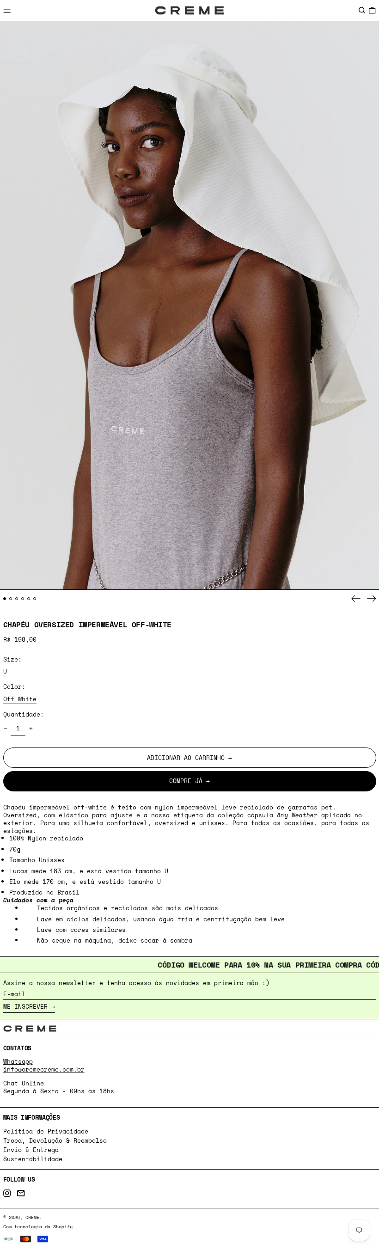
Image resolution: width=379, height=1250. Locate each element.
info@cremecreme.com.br (44, 1069)
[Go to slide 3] (16, 598)
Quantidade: (23, 714)
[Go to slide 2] (10, 598)
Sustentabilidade (32, 1159)
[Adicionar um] (30, 728)
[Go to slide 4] (22, 598)
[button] (362, 10)
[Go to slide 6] (35, 598)
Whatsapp (18, 1061)
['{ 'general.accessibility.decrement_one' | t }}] (5, 728)
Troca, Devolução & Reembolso (55, 1140)
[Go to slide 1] (4, 598)
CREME (32, 1217)
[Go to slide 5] (29, 598)
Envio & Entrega (31, 1149)
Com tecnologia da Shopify (38, 1226)
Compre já (185, 780)
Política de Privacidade (45, 1131)
